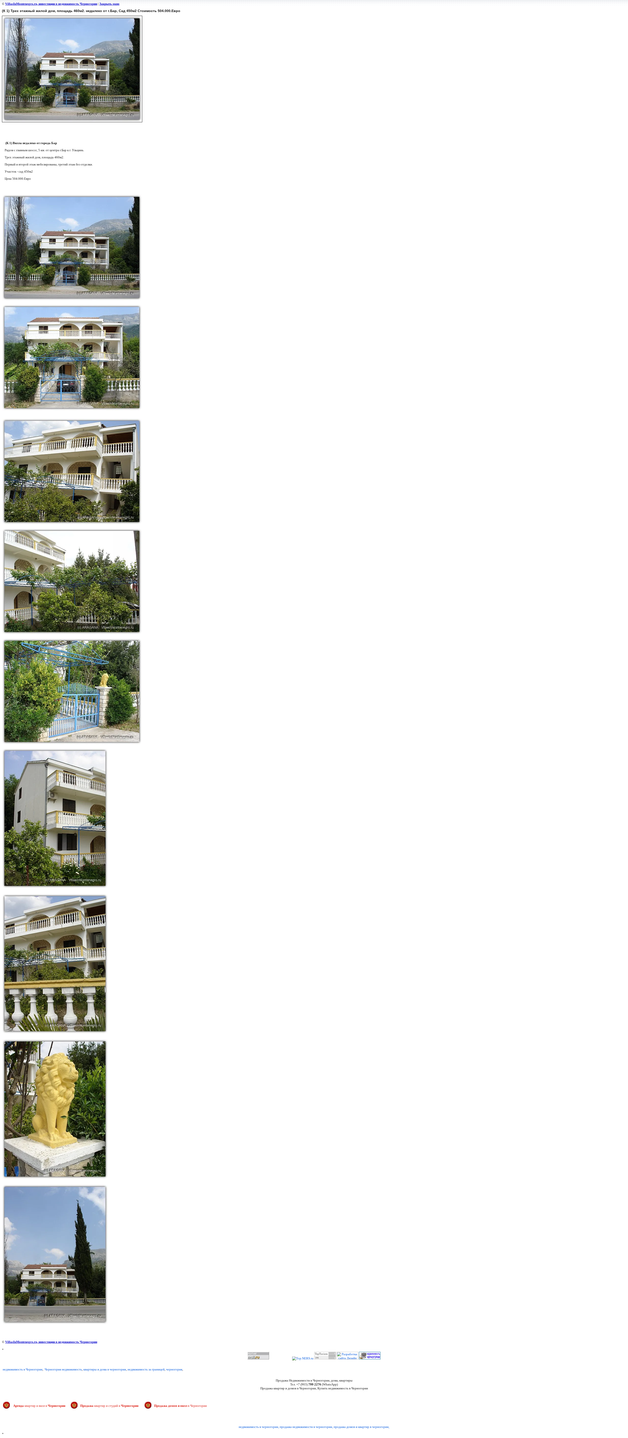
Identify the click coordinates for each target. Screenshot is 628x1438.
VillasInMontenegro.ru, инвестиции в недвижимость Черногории (51, 4)
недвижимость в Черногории (22, 1369)
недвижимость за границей (146, 1369)
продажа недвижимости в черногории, (306, 1427)
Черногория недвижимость (63, 1369)
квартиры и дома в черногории (104, 1369)
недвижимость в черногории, (259, 1427)
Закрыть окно (109, 4)
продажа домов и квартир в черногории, (361, 1427)
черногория (174, 1369)
